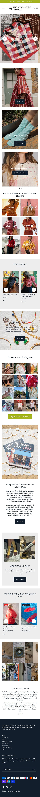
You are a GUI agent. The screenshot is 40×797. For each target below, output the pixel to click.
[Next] (35, 38)
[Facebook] (3, 787)
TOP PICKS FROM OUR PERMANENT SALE (20, 595)
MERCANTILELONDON (21, 417)
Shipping (4, 740)
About (3, 736)
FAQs (3, 750)
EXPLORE (20, 338)
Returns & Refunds (7, 742)
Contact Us (5, 738)
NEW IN (20, 102)
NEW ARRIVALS (20, 264)
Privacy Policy (6, 746)
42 (3, 634)
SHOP (20, 45)
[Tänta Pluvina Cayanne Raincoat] (11, 614)
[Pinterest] (7, 787)
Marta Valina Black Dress (10, 294)
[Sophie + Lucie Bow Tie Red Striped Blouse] (29, 282)
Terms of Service (6, 748)
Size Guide (5, 744)
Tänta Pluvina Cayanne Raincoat (9, 627)
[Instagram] (11, 787)
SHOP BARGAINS (20, 173)
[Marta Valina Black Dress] (11, 282)
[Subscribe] (33, 769)
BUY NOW (20, 521)
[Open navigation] (3, 8)
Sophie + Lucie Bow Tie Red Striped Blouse (28, 295)
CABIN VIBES (20, 144)
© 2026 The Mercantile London (11, 791)
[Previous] (4, 38)
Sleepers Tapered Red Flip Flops (28, 627)
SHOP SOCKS (20, 579)
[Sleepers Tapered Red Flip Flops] (29, 614)
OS (4, 300)
